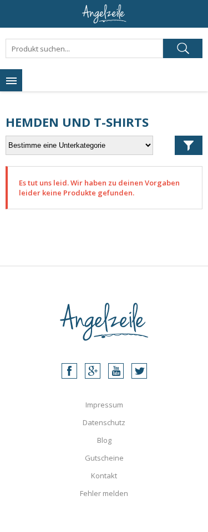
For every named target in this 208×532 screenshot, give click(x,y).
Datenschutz (104, 422)
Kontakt (104, 476)
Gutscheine (104, 458)
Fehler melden (104, 493)
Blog (104, 440)
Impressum (104, 405)
